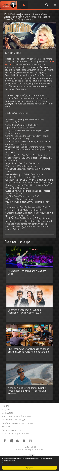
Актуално (6, 409)
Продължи (29, 468)
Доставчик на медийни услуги (16, 416)
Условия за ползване (12, 430)
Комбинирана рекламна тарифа (18, 423)
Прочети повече (7, 463)
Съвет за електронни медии (16, 433)
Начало (5, 405)
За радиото (7, 412)
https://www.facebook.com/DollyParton (39, 47)
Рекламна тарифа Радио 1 (15, 419)
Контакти (6, 426)
